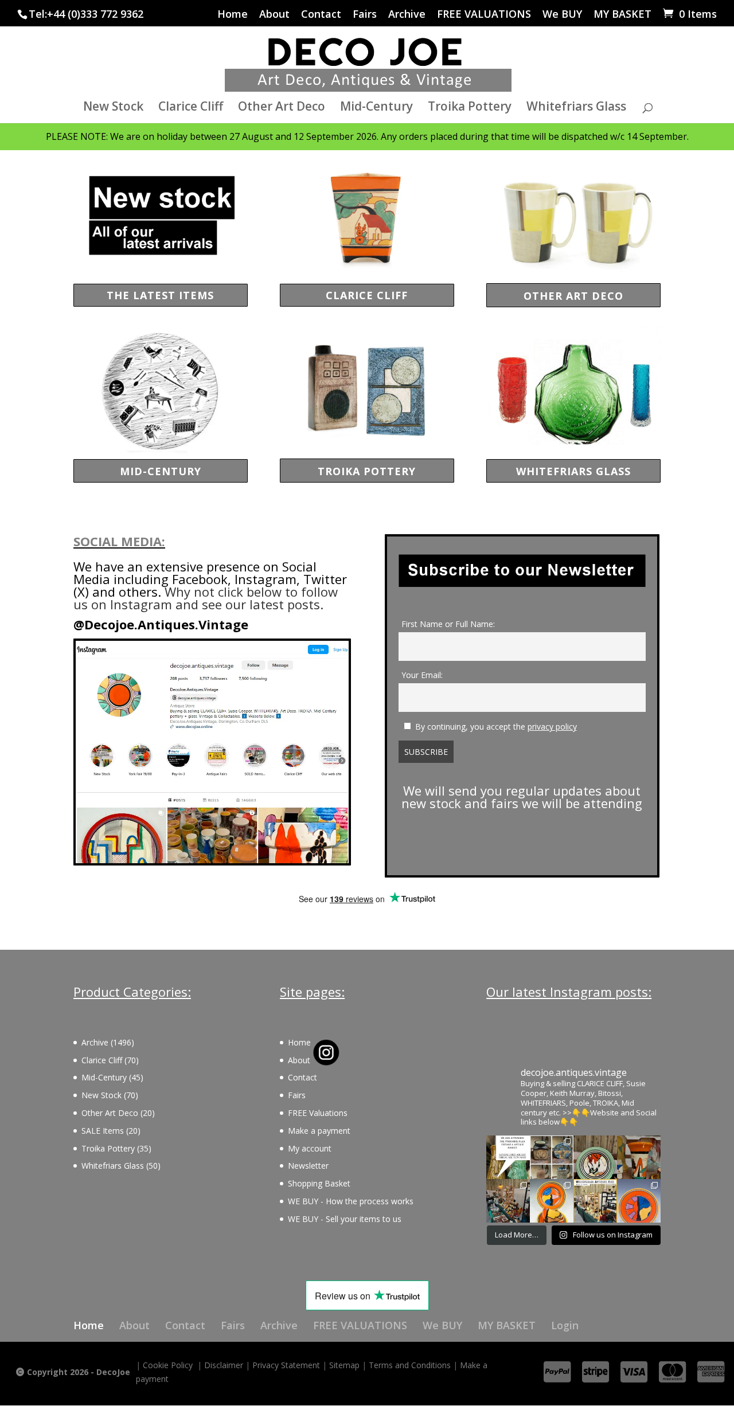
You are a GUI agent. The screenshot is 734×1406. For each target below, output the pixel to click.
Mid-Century (376, 108)
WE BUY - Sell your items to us (344, 1218)
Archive (406, 15)
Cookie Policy (168, 1365)
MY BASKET (622, 15)
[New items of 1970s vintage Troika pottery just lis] (551, 1157)
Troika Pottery (470, 108)
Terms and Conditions (410, 1365)
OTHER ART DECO (573, 296)
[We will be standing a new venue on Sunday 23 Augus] (508, 1157)
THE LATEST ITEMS (160, 295)
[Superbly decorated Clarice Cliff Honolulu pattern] (595, 1157)
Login (565, 1325)
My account (309, 1148)
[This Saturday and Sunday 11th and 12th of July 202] (595, 1201)
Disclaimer (223, 1365)
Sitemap (344, 1365)
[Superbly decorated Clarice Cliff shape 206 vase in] (639, 1157)
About (274, 15)
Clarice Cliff (190, 108)
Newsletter (308, 1165)
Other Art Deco (281, 108)
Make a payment (319, 1130)
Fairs (365, 15)
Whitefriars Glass (576, 108)
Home (232, 15)
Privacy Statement (286, 1365)
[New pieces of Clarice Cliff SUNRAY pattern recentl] (551, 1201)
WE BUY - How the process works (350, 1201)
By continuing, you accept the (496, 726)
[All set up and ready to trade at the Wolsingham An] (508, 1201)
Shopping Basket (319, 1183)
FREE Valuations (318, 1112)
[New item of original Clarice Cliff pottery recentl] (639, 1201)
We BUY (562, 15)
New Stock (113, 108)
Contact (321, 15)
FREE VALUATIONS (484, 15)
